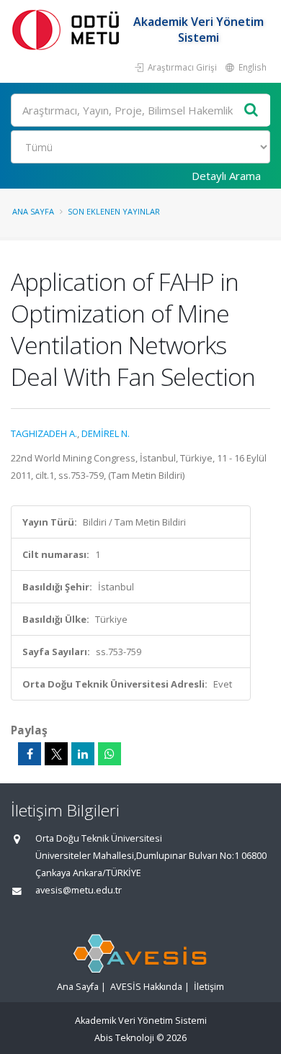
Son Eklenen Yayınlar (114, 211)
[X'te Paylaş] (56, 753)
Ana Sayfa (33, 211)
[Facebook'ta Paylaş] (29, 753)
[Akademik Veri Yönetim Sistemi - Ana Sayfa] (68, 29)
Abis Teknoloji (124, 1038)
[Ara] (251, 110)
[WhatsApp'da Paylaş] (109, 753)
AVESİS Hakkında (146, 987)
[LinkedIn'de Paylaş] (82, 753)
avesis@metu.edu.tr (78, 890)
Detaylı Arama (226, 175)
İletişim (209, 987)
